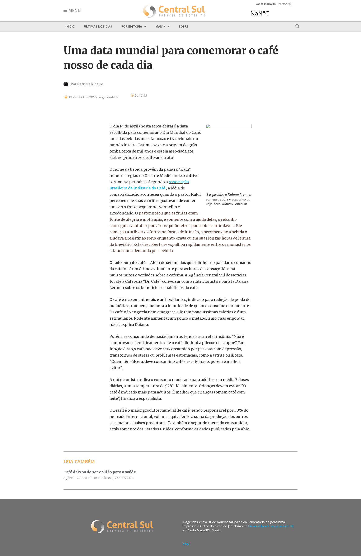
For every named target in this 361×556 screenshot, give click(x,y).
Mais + (160, 26)
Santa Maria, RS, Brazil (272, 11)
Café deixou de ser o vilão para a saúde (100, 472)
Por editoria (131, 26)
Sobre (183, 26)
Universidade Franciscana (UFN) (271, 526)
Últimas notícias (98, 26)
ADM (186, 544)
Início (70, 26)
